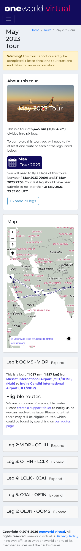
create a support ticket (34, 408)
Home (35, 30)
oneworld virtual (52, 532)
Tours (47, 30)
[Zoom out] (13, 238)
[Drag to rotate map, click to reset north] (13, 244)
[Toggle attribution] (68, 338)
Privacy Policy (67, 536)
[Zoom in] (13, 232)
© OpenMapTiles (21, 338)
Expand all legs (23, 201)
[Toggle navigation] (9, 19)
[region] (40, 287)
